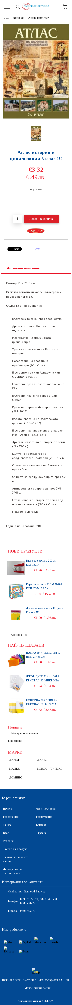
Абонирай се (19, 634)
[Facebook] (7, 919)
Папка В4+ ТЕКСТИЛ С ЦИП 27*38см (43, 654)
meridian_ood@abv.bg (32, 891)
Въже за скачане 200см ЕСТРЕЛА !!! (41, 562)
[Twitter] (16, 919)
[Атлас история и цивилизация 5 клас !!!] (36, 119)
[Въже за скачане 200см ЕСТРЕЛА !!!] (16, 568)
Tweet (36, 248)
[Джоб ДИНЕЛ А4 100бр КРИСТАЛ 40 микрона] (16, 684)
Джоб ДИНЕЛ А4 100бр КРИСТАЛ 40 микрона (42, 678)
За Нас (7, 824)
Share (16, 249)
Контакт (41, 824)
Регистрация (44, 816)
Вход (6, 832)
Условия (8, 841)
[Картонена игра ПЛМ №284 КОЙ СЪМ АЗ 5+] (16, 592)
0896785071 (27, 910)
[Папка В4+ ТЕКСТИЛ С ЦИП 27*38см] (16, 660)
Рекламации (11, 816)
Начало (6, 18)
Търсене (41, 832)
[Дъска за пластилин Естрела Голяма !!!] (16, 615)
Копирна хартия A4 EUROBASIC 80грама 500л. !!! (42, 702)
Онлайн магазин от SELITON (36, 1001)
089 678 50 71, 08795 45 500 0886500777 (38, 901)
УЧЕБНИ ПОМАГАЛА (38, 18)
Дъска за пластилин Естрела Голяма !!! (44, 610)
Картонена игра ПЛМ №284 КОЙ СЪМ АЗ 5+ (44, 586)
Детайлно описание (23, 268)
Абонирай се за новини (24, 733)
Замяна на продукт (15, 849)
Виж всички (15, 740)
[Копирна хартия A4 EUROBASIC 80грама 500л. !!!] (16, 707)
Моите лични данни (37, 987)
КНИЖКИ (18, 18)
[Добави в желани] (65, 208)
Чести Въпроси (46, 808)
